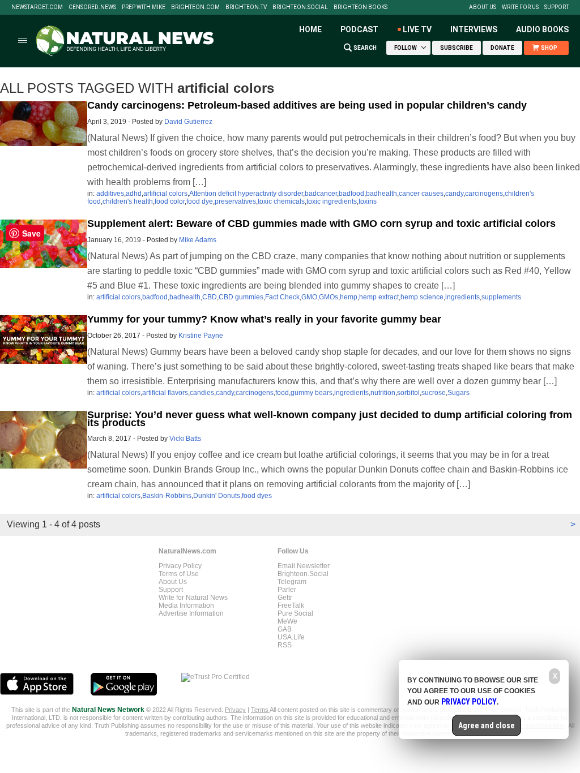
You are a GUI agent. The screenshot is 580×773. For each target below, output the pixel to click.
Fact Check (282, 297)
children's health (128, 201)
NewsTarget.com (37, 7)
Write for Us (520, 7)
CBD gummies (241, 297)
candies (202, 393)
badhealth (381, 193)
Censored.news (92, 7)
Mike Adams (197, 240)
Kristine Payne (200, 336)
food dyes (257, 496)
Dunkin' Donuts (216, 496)
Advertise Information (191, 613)
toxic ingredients (331, 201)
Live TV (417, 29)
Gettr (285, 598)
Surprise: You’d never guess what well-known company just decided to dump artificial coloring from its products (329, 418)
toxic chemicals (281, 201)
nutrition (382, 393)
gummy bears (311, 393)
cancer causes (421, 193)
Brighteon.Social (300, 7)
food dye (199, 201)
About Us (482, 7)
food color (170, 201)
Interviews (473, 29)
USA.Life (291, 637)
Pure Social (295, 613)
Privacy (235, 709)
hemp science (421, 297)
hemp (348, 297)
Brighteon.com (195, 7)
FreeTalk (291, 605)
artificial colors (165, 193)
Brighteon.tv (246, 7)
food (282, 393)
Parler (287, 590)
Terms (260, 709)
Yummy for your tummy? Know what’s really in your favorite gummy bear (264, 319)
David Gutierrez (188, 122)
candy (454, 193)
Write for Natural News (193, 598)
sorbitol (408, 393)
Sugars (458, 393)
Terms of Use (179, 574)
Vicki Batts (185, 439)
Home (310, 29)
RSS (285, 645)
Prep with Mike (143, 7)
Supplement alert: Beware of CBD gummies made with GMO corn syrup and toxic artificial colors (321, 223)
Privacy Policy (180, 566)
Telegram (292, 582)
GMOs (328, 297)
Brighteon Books (360, 7)
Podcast (359, 29)
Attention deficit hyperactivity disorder (246, 193)
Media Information (186, 605)
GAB (285, 629)
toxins (368, 201)
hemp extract (379, 297)
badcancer (321, 193)
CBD (209, 297)
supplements (501, 297)
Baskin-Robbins (166, 496)
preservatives (235, 201)
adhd (134, 193)
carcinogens (484, 193)
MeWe (287, 621)
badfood (351, 193)
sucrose (433, 393)
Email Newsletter (304, 566)
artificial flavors (165, 393)
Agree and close (486, 725)
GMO (309, 297)
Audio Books (542, 29)
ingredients (462, 297)
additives (110, 193)
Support (556, 7)
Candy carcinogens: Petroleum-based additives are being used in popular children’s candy (307, 105)
